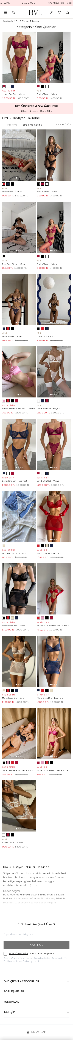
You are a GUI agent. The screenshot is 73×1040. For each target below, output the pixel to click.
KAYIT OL (36, 945)
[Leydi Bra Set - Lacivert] (19, 444)
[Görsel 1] (16, 80)
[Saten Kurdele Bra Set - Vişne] (54, 733)
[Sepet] (67, 12)
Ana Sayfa (8, 21)
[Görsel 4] (22, 79)
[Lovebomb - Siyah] (54, 299)
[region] (36, 889)
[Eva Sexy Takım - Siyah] (19, 227)
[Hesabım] (51, 12)
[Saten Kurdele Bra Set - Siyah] (19, 733)
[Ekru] (3, 545)
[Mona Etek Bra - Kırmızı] (54, 516)
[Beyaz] (8, 86)
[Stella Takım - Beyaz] (19, 806)
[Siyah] (42, 86)
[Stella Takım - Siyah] (54, 155)
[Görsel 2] (18, 79)
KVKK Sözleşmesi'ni (18, 953)
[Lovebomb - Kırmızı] (19, 155)
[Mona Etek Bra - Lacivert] (54, 661)
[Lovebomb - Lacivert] (19, 299)
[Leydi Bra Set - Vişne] (19, 57)
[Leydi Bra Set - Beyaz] (54, 371)
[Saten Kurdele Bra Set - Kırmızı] (54, 588)
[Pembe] (3, 400)
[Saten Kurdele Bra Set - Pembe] (19, 371)
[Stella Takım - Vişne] (54, 57)
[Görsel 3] (20, 79)
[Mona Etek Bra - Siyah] (19, 588)
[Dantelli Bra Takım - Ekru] (19, 516)
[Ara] (13, 12)
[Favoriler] (59, 12)
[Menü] (5, 12)
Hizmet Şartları (22, 961)
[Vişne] (4, 86)
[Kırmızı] (3, 184)
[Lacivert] (12, 86)
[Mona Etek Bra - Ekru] (19, 661)
